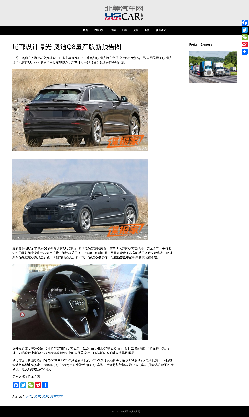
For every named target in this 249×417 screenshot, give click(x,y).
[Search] (234, 30)
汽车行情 (56, 396)
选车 (113, 30)
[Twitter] (244, 30)
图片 (29, 396)
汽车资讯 (99, 30)
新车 (37, 396)
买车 (135, 30)
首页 (85, 30)
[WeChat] (244, 37)
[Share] (244, 51)
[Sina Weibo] (244, 44)
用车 (124, 30)
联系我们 (161, 30)
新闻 (147, 30)
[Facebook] (244, 22)
